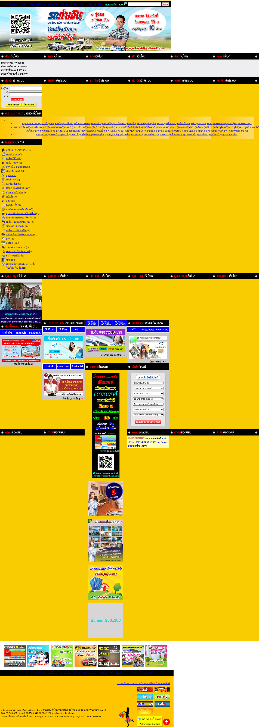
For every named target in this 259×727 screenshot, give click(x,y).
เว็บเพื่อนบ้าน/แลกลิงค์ (139, 673)
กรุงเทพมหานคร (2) (32, 123)
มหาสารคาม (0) (43, 131)
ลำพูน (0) (160, 131)
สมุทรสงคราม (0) (239, 131)
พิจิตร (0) (210, 127)
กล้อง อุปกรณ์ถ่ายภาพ (17, 150)
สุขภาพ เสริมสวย (14, 192)
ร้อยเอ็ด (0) (102, 131)
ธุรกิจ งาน (11, 175)
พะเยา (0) (184, 127)
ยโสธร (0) (84, 131)
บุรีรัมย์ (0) (100, 127)
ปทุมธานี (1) (111, 127)
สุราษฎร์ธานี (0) (113, 134)
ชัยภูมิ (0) (152, 123)
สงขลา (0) (201, 131)
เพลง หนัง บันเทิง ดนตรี (18, 251)
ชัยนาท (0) (142, 123)
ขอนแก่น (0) (97, 123)
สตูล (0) (210, 131)
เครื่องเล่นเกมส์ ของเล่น (18, 222)
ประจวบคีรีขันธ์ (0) (126, 127)
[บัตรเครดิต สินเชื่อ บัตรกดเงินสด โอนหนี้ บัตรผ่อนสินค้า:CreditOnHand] (145, 691)
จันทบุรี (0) (108, 123)
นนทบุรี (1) (69, 127)
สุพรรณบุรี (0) (98, 134)
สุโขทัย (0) (86, 134)
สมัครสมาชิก (94, 4)
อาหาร (9, 200)
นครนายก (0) (221, 123)
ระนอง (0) (113, 131)
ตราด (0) (202, 123)
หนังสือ (9, 196)
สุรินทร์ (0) (126, 134)
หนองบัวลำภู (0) (152, 134)
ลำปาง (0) (151, 131)
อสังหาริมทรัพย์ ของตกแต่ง (20, 234)
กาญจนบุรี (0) (57, 123)
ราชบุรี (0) (133, 131)
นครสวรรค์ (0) (57, 127)
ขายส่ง (9, 260)
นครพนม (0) (246, 123)
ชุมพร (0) (161, 123)
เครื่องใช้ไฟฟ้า (13, 158)
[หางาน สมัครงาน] (145, 698)
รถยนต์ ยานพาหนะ (15, 247)
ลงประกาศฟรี (20, 4)
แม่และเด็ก (11, 205)
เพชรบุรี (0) (233, 127)
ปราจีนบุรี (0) (141, 127)
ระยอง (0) (123, 131)
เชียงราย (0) (172, 123)
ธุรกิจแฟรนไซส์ (14, 255)
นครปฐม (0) (234, 123)
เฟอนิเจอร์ (11, 179)
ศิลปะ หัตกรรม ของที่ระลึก (19, 217)
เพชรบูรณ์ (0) (245, 127)
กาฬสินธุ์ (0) (70, 123)
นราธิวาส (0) (81, 127)
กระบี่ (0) (46, 123)
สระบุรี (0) (66, 134)
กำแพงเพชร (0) (83, 123)
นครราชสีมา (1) (22, 127)
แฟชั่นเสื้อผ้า (12, 184)
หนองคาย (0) (137, 134)
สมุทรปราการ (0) (222, 131)
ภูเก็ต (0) (30, 131)
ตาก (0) (211, 123)
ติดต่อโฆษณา (78, 4)
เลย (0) (168, 131)
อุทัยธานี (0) (216, 134)
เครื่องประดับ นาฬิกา (16, 230)
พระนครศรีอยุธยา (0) (169, 127)
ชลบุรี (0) (132, 123)
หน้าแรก (7, 4)
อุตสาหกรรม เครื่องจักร (18, 209)
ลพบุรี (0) (142, 131)
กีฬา (8, 238)
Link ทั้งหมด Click (143, 683)
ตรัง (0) (194, 123)
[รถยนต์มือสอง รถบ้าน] (145, 706)
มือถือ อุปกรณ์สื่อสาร (16, 188)
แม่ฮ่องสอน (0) (71, 131)
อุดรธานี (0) (193, 134)
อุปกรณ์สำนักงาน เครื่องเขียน (21, 213)
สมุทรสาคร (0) (43, 134)
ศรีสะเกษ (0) (178, 131)
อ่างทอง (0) (165, 134)
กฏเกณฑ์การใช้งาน (58, 4)
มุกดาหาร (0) (57, 131)
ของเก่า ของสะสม (15, 226)
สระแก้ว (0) (56, 134)
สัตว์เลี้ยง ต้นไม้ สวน (16, 167)
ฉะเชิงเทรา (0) (121, 123)
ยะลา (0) (93, 131)
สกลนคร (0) (190, 131)
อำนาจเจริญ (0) (179, 134)
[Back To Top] (166, 724)
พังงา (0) (193, 127)
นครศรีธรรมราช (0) (40, 127)
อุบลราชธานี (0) (230, 134)
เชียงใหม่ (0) (184, 123)
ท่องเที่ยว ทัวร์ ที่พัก (15, 171)
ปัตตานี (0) (153, 127)
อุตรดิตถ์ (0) (205, 134)
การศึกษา (11, 243)
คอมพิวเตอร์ (12, 154)
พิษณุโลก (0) (221, 127)
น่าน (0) (91, 127)
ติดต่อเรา (121, 673)
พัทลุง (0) (202, 127)
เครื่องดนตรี (12, 162)
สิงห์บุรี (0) (76, 134)
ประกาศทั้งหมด (38, 4)
